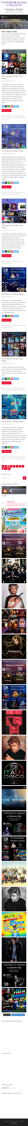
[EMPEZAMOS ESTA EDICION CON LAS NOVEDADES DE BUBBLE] (14, 949)
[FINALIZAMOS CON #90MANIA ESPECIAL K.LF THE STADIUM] (14, 722)
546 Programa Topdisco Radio (12, 294)
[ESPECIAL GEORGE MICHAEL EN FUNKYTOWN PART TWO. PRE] (14, 747)
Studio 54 (7, 194)
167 (6, 468)
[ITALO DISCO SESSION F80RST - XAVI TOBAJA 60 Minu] (14, 773)
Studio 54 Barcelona (15, 194)
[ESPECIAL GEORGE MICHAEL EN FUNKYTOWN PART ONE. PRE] (14, 899)
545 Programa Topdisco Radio (12, 421)
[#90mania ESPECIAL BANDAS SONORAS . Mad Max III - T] (14, 571)
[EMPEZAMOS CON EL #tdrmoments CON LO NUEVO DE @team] (14, 798)
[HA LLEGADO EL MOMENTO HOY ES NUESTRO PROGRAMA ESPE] (14, 672)
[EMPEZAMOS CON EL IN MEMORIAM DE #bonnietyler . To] (14, 646)
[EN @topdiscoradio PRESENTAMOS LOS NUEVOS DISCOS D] (14, 823)
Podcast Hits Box (11, 117)
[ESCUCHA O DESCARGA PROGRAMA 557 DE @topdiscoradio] (14, 848)
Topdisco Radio (14, 9)
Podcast (16, 192)
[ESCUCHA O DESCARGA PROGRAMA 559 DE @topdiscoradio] (14, 545)
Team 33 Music (5, 119)
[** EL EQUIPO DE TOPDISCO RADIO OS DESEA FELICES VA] (14, 520)
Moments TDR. (17, 325)
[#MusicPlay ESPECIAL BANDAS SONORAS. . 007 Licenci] (14, 621)
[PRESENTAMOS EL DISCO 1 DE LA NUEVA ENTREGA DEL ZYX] (14, 924)
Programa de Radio (21, 117)
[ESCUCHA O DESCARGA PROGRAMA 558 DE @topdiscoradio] (14, 697)
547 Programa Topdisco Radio (12, 151)
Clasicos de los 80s (8, 192)
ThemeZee (14, 1123)
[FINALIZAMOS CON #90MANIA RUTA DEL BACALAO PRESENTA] (14, 874)
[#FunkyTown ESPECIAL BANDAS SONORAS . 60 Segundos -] (14, 596)
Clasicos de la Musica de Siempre (12, 116)
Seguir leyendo (6, 110)
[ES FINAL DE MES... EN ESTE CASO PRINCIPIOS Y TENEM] (14, 1000)
